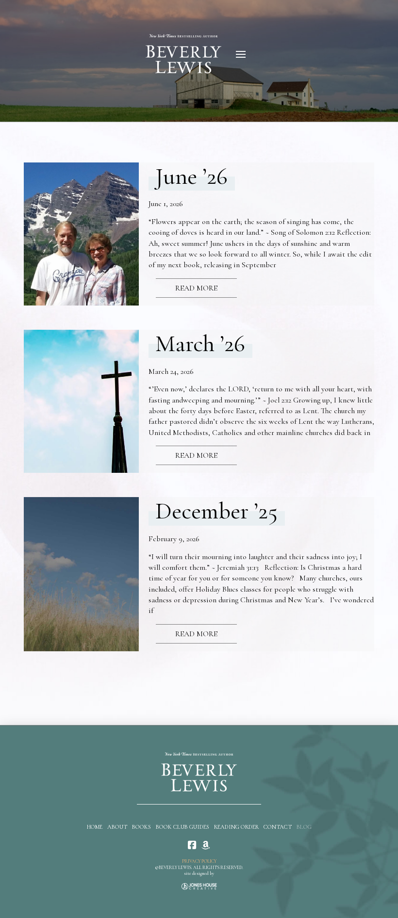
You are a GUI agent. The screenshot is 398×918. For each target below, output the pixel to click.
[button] (240, 54)
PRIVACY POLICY (199, 861)
